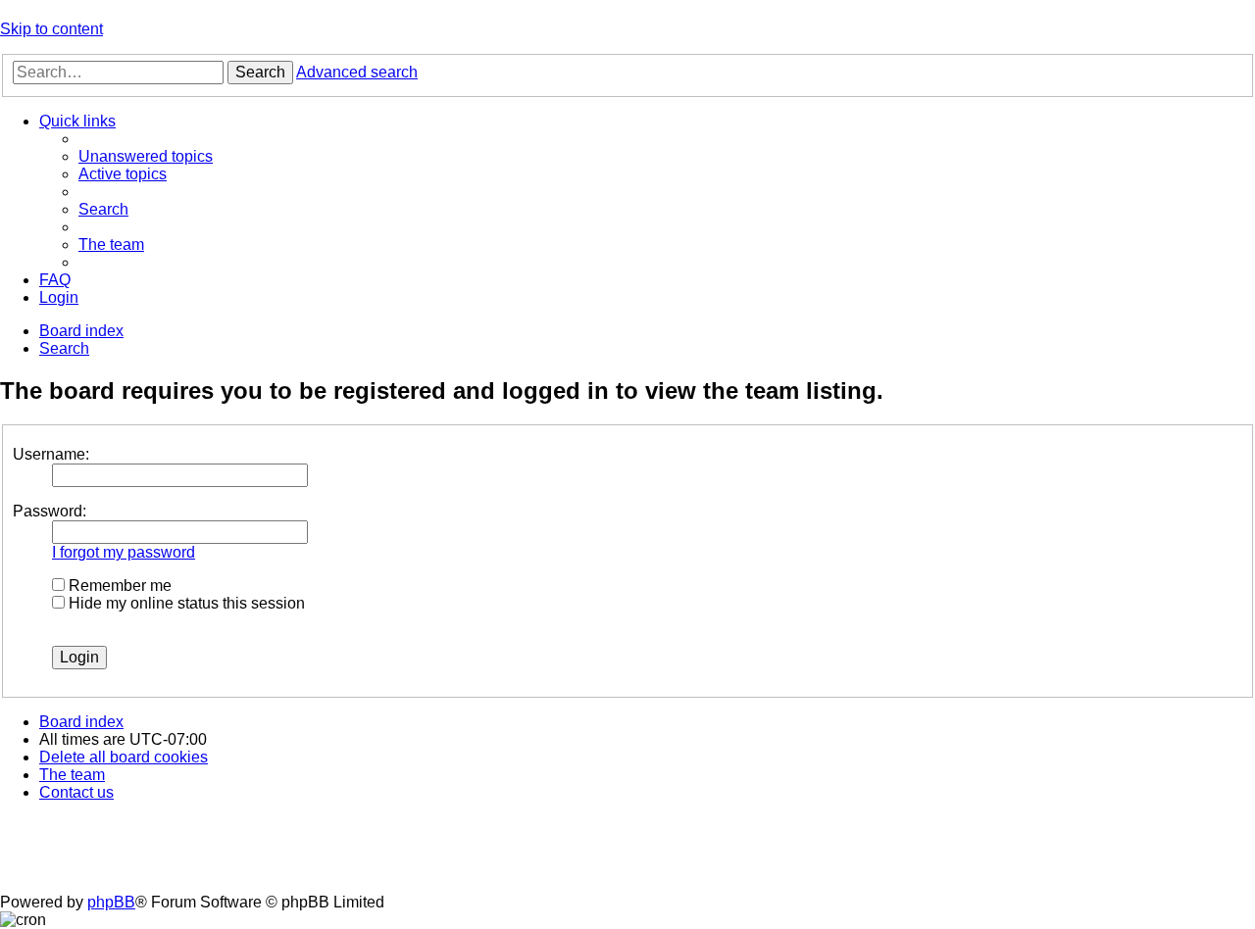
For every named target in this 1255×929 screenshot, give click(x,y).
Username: (51, 454)
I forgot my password (123, 552)
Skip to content (51, 29)
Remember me (118, 585)
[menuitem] (145, 156)
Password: (49, 511)
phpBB (111, 902)
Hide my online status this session (185, 603)
